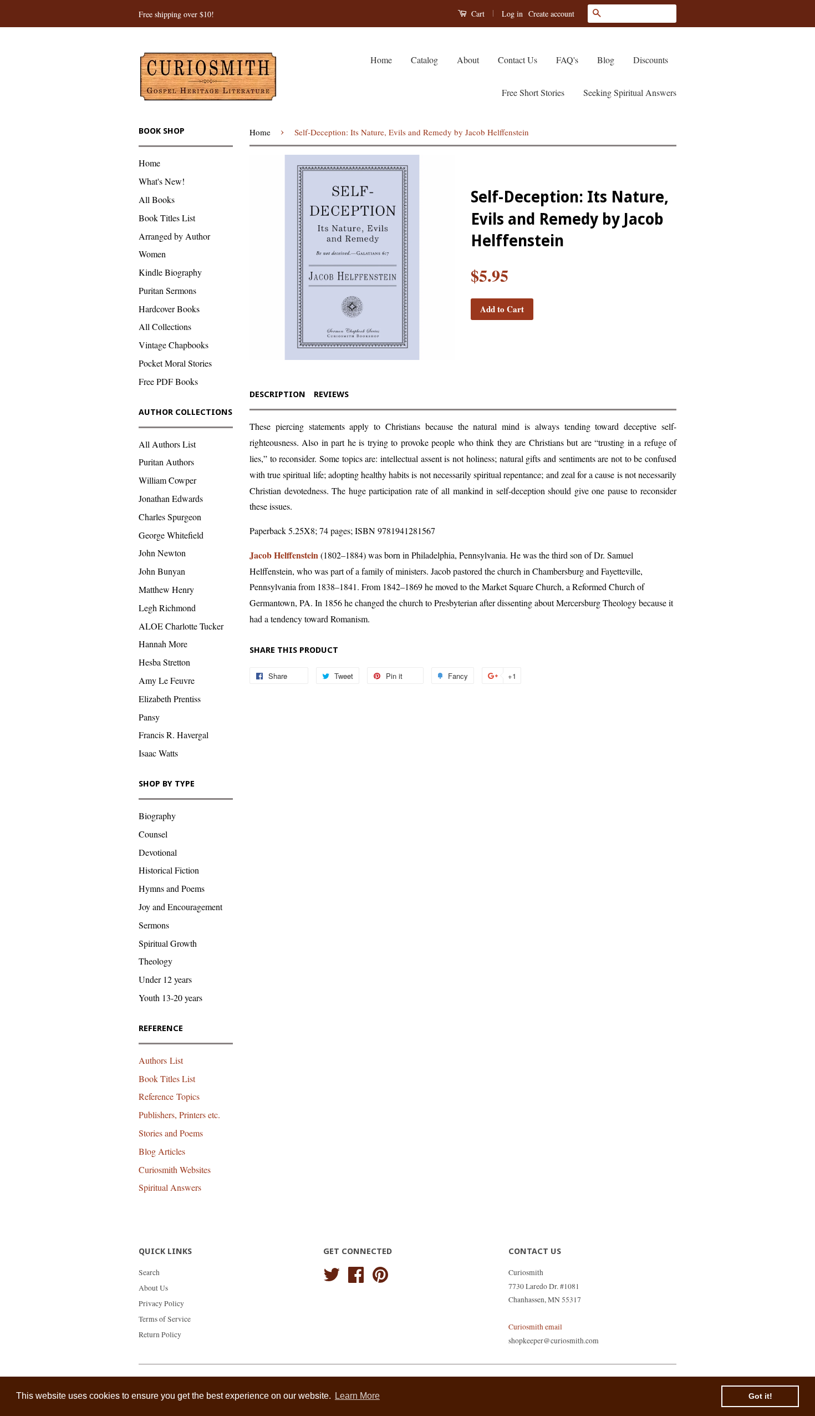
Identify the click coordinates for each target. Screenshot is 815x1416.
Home (381, 59)
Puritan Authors (166, 462)
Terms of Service (165, 1319)
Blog (605, 59)
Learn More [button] (357, 1395)
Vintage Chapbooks (173, 345)
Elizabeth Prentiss (170, 698)
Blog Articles (162, 1151)
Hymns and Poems (172, 888)
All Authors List (167, 444)
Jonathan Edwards (171, 498)
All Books (157, 199)
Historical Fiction (169, 870)
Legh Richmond (167, 607)
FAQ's (567, 59)
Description (277, 394)
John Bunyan (162, 571)
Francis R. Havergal (173, 734)
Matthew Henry (166, 589)
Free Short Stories (533, 92)
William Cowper (167, 480)
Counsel (153, 834)
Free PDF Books (168, 381)
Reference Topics (169, 1096)
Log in (512, 13)
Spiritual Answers (170, 1187)
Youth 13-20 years (170, 997)
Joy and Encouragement (180, 906)
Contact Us (517, 59)
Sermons (154, 925)
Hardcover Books (169, 308)
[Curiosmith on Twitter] (331, 1273)
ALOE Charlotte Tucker (181, 626)
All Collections (165, 326)
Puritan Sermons (167, 290)
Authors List (161, 1060)
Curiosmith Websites (175, 1169)
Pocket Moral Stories (175, 363)
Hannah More (163, 643)
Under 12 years (165, 979)
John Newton (162, 553)
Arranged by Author (174, 236)
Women (152, 254)
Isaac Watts (158, 753)
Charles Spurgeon (170, 516)
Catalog (424, 59)
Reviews (331, 394)
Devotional (158, 852)
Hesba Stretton (164, 662)
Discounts (650, 59)
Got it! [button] (760, 1396)
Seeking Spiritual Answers (629, 92)
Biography (157, 815)
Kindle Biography (170, 272)
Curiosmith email (535, 1327)
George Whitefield (171, 535)
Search (149, 1272)
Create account (551, 13)
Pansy (149, 717)
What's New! (162, 181)
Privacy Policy (161, 1303)
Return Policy (160, 1334)
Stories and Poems (171, 1133)
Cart (477, 13)
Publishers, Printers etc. (179, 1114)
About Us (153, 1288)
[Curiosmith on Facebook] (356, 1273)
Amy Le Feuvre (167, 680)
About (468, 59)
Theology (155, 961)
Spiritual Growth (168, 943)
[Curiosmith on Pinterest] (380, 1273)
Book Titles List (167, 218)
